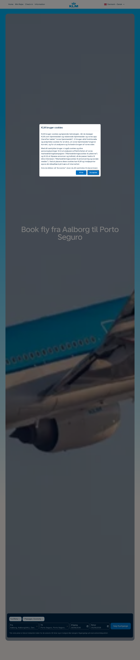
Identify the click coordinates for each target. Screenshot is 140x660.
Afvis (81, 172)
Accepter (93, 172)
